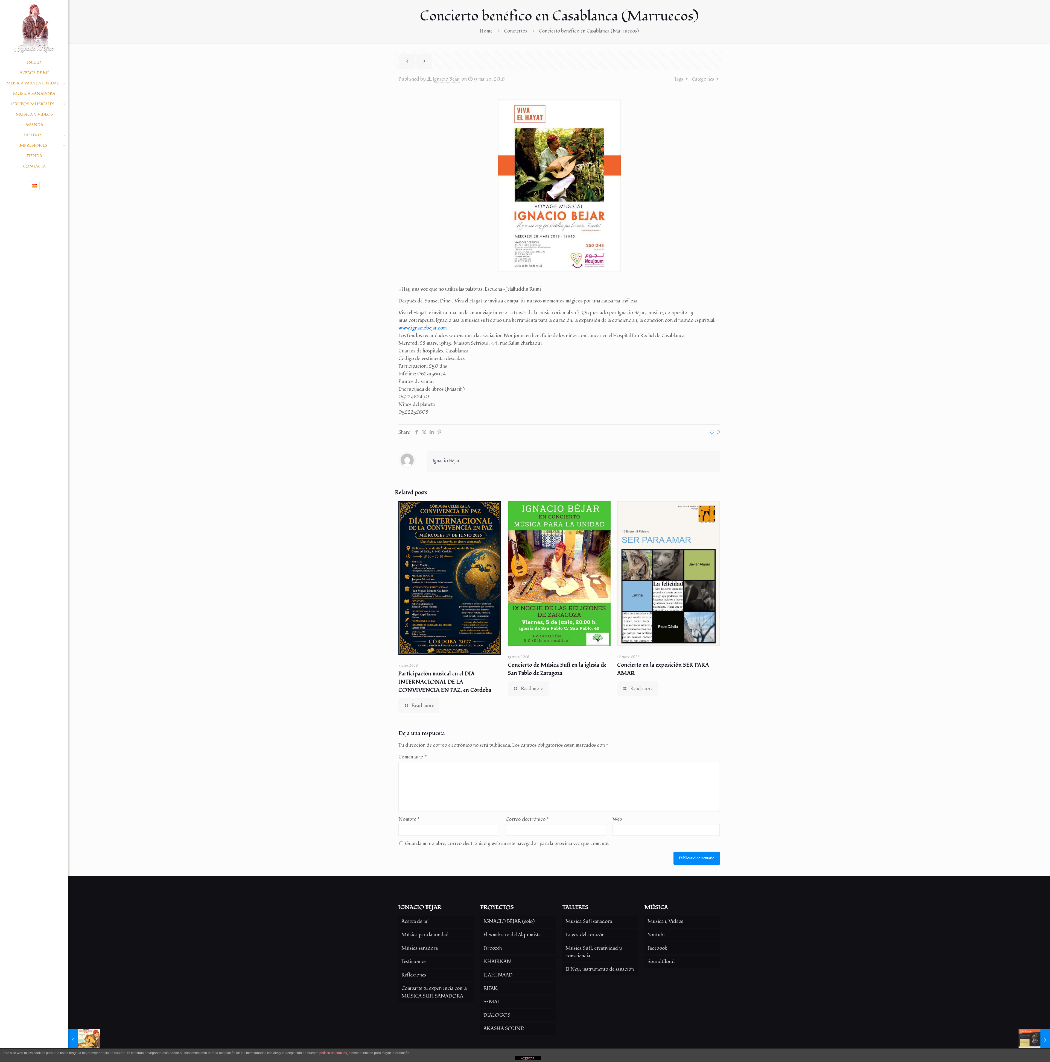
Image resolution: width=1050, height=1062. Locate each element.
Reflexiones (413, 975)
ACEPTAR (528, 1058)
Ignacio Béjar (446, 79)
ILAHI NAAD (498, 975)
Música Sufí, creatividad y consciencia (593, 952)
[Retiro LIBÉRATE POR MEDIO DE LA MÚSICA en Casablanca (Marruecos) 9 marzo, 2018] (1034, 1040)
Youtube (657, 934)
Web (617, 819)
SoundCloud (661, 961)
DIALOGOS (496, 1015)
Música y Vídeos (665, 921)
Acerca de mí (414, 921)
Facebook (657, 948)
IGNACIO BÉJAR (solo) (509, 921)
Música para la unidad (425, 934)
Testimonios (413, 961)
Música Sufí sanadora (588, 921)
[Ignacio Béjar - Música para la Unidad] (34, 28)
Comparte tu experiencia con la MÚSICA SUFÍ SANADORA (434, 992)
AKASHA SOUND (503, 1028)
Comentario (412, 757)
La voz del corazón (585, 934)
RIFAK (490, 988)
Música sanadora (419, 948)
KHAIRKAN (497, 961)
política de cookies (333, 1053)
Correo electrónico (527, 819)
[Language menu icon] (34, 185)
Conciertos (515, 31)
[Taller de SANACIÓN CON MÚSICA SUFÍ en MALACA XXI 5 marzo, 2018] (84, 1040)
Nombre (409, 819)
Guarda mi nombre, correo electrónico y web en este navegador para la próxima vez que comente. (507, 843)
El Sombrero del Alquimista (512, 934)
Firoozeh (492, 948)
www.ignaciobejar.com (422, 328)
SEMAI (491, 1001)
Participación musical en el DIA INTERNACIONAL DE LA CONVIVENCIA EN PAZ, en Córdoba (444, 682)
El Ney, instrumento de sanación (599, 969)
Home (486, 31)
